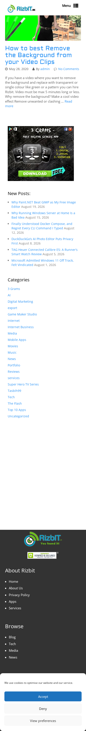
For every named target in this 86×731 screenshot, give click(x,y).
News (12, 359)
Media (12, 333)
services (14, 378)
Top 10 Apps (17, 410)
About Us (16, 588)
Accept (43, 696)
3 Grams (14, 289)
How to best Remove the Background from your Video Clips (38, 55)
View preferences (43, 720)
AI (9, 295)
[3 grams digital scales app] (41, 153)
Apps (12, 601)
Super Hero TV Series (23, 384)
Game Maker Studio (22, 314)
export (12, 308)
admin (45, 69)
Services (15, 608)
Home (13, 581)
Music (12, 352)
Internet (14, 320)
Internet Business (21, 327)
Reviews (14, 371)
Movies (13, 346)
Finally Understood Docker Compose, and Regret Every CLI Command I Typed (41, 226)
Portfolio (14, 365)
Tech (11, 397)
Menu (66, 5)
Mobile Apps (17, 340)
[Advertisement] (43, 469)
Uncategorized (18, 416)
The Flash (15, 403)
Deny (43, 708)
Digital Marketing (20, 301)
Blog (12, 637)
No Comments (68, 69)
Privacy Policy (19, 595)
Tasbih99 (14, 391)
